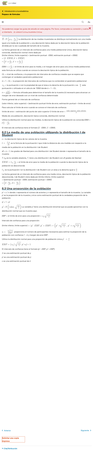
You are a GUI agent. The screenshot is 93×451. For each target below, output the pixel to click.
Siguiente (85, 430)
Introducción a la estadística (16, 11)
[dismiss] (90, 28)
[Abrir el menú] (2, 22)
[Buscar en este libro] (82, 22)
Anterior (7, 430)
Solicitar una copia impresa (10, 439)
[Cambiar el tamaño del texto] (88, 22)
